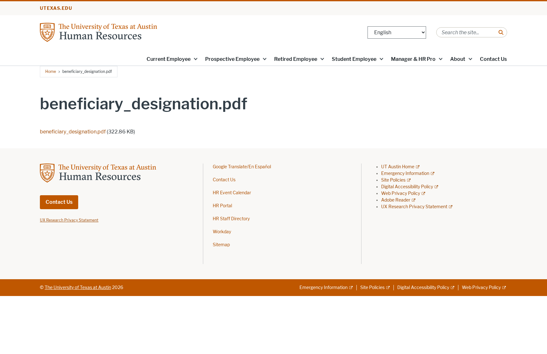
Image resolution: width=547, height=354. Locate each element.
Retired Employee (295, 59)
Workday (222, 232)
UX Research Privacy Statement (414, 206)
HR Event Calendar (232, 193)
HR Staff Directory (231, 219)
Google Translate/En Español (242, 167)
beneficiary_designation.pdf (73, 132)
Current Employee (169, 59)
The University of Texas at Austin (78, 287)
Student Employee (354, 59)
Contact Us (493, 59)
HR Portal (222, 206)
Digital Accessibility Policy (407, 187)
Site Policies (393, 180)
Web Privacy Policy (400, 193)
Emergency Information (405, 173)
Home (50, 71)
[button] (195, 58)
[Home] (116, 32)
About (457, 59)
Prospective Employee (232, 59)
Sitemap (221, 245)
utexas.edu (56, 8)
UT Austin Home (397, 167)
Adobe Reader (395, 200)
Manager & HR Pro (413, 59)
